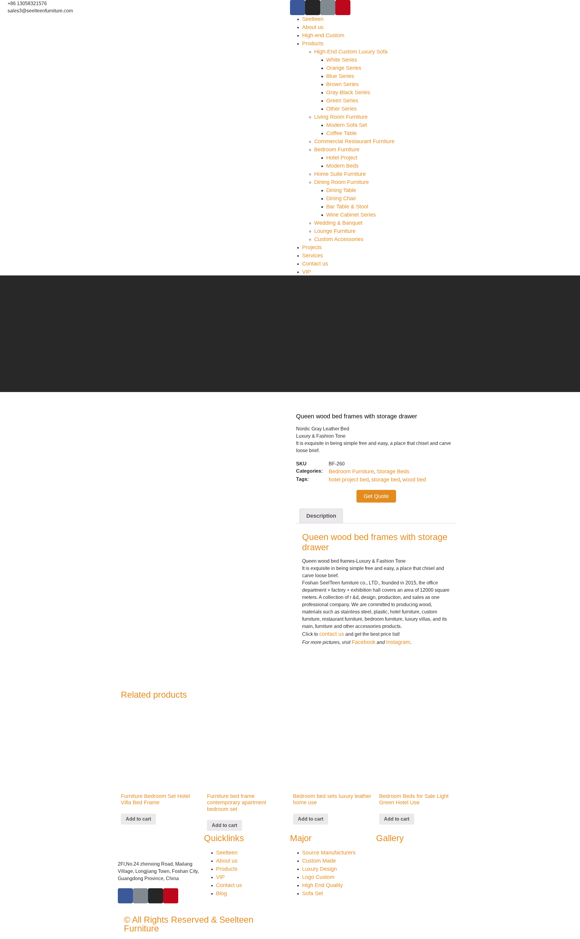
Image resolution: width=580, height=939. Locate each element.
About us (313, 27)
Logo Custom (318, 877)
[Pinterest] (342, 7)
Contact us (315, 264)
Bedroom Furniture (336, 149)
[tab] (321, 516)
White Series (341, 60)
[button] (376, 496)
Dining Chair (341, 198)
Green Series (342, 101)
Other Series (341, 109)
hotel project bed (349, 480)
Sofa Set (312, 893)
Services (312, 255)
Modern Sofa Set (346, 125)
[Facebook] (297, 7)
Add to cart (138, 819)
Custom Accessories (338, 239)
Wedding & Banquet (338, 223)
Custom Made (319, 861)
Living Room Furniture (341, 117)
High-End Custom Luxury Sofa (351, 52)
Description (321, 516)
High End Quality (322, 885)
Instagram (398, 642)
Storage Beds (392, 471)
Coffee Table (341, 133)
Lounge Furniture (335, 231)
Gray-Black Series (348, 92)
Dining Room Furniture (341, 182)
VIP (306, 272)
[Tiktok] (327, 7)
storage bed (385, 480)
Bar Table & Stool (347, 207)
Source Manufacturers (329, 853)
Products (313, 43)
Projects (312, 247)
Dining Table (341, 190)
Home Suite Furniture (340, 174)
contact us (331, 634)
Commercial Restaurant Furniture (354, 141)
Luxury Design (319, 869)
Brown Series (342, 84)
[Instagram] (312, 7)
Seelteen (313, 19)
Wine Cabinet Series (351, 215)
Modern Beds (342, 166)
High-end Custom (323, 35)
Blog (221, 893)
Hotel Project (341, 158)
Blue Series (340, 76)
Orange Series (343, 68)
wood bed (414, 480)
